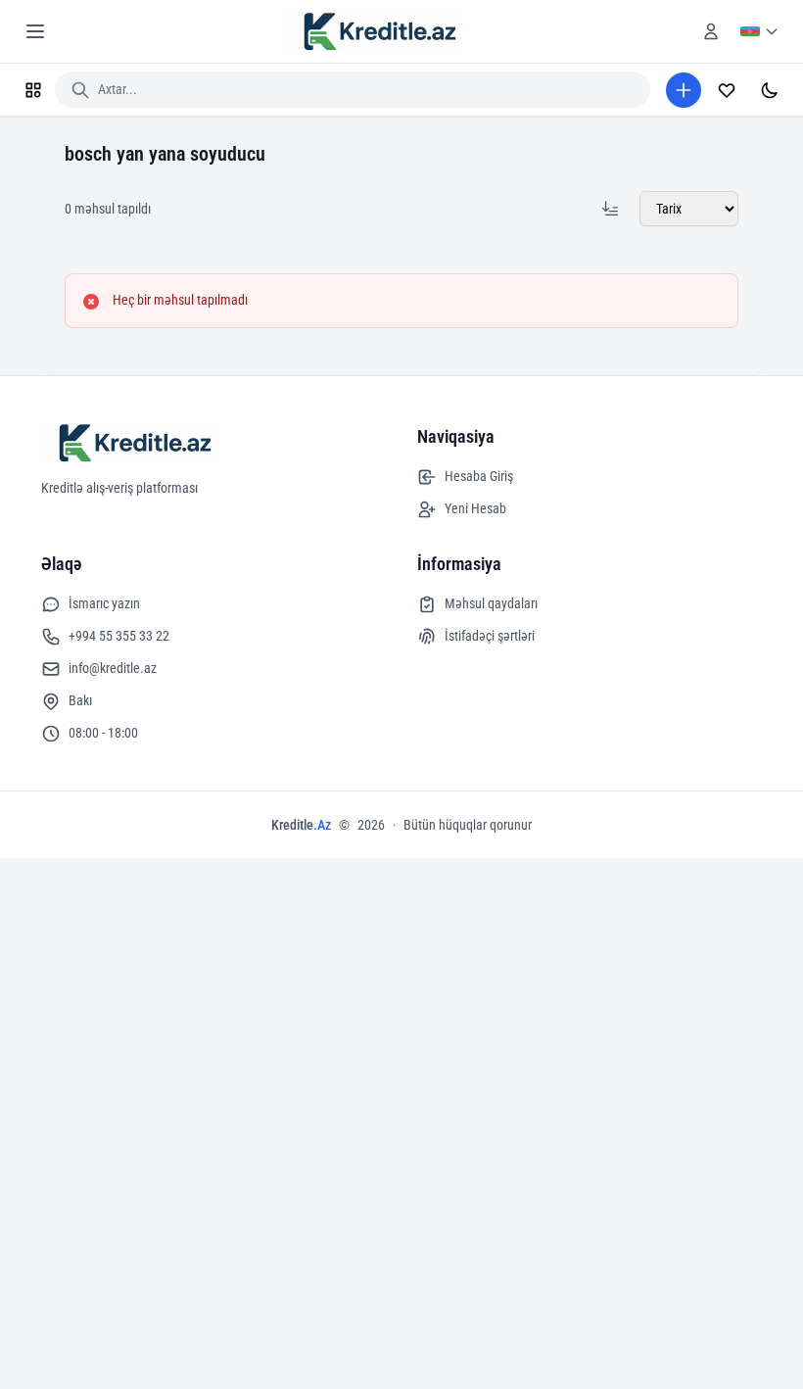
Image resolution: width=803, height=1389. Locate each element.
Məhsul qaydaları (491, 603)
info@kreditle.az (113, 668)
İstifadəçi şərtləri (490, 636)
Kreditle (301, 825)
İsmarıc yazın (104, 603)
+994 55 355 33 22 (119, 636)
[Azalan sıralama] (610, 208)
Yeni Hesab (475, 508)
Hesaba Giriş (479, 476)
